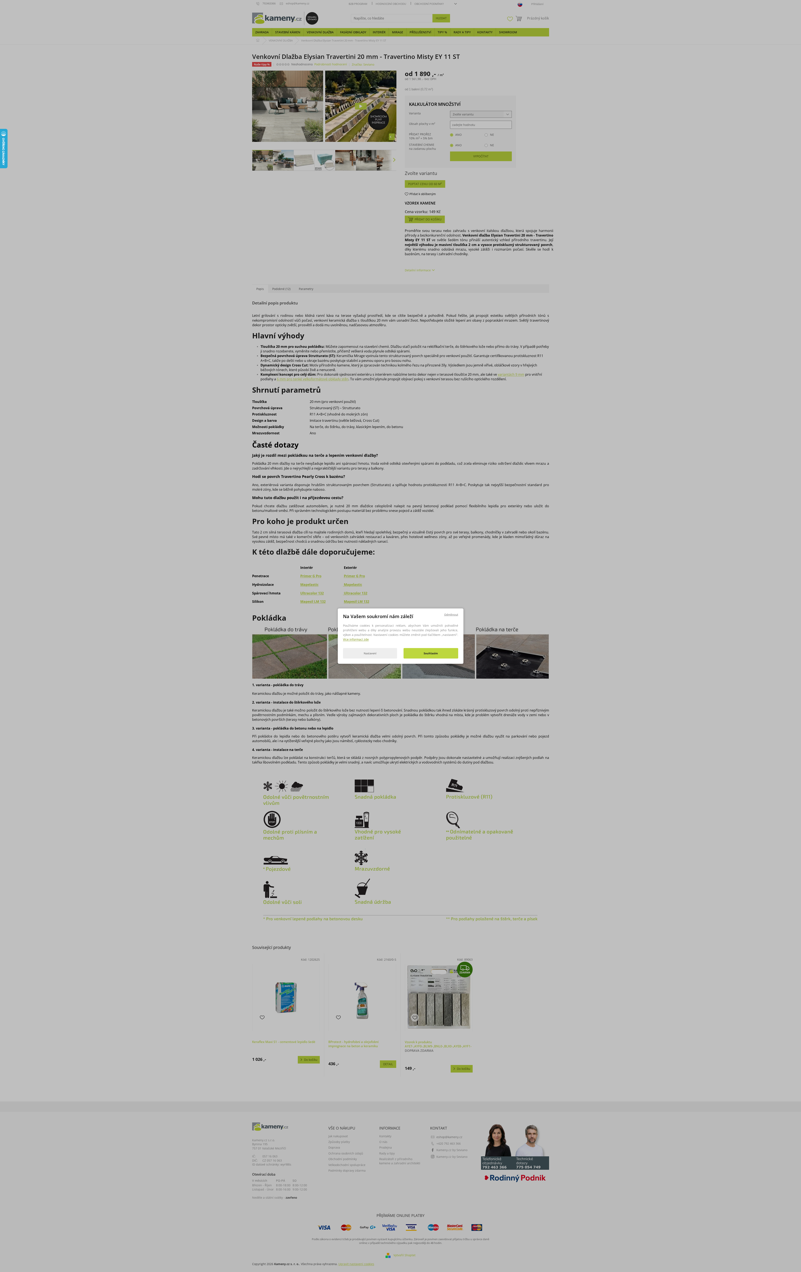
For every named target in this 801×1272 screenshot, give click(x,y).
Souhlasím (431, 653)
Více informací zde (356, 639)
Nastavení (370, 653)
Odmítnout (451, 614)
